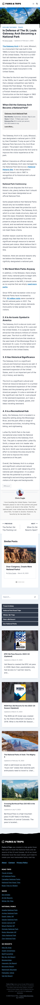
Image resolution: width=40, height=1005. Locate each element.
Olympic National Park (10, 929)
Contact (11, 863)
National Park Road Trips (12, 610)
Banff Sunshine (7, 954)
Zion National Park (9, 938)
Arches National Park (9, 913)
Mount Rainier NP (8, 926)
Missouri (7, 486)
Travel (20, 27)
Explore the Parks (10, 27)
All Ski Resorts (7, 898)
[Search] (35, 597)
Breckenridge (7, 960)
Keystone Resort (8, 966)
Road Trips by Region (10, 886)
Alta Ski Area (6, 948)
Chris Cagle (8, 41)
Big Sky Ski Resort (8, 957)
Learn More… (9, 126)
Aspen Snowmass (8, 951)
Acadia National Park (9, 910)
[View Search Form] (37, 3)
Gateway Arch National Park (16, 114)
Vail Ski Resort (7, 976)
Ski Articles (6, 895)
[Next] (32, 561)
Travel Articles (8, 606)
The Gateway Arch (10, 46)
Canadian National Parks (11, 879)
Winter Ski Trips (9, 615)
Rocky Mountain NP (9, 932)
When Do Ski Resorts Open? (31, 527)
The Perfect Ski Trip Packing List (9, 527)
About (4, 863)
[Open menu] (33, 4)
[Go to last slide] (7, 561)
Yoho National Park (9, 935)
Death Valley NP (8, 916)
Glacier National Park (9, 920)
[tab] (16, 582)
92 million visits (13, 298)
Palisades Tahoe (8, 973)
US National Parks (8, 876)
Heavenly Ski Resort (9, 963)
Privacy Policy (22, 863)
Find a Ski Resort (9, 619)
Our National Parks (10, 624)
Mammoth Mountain (9, 970)
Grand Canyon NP (8, 923)
